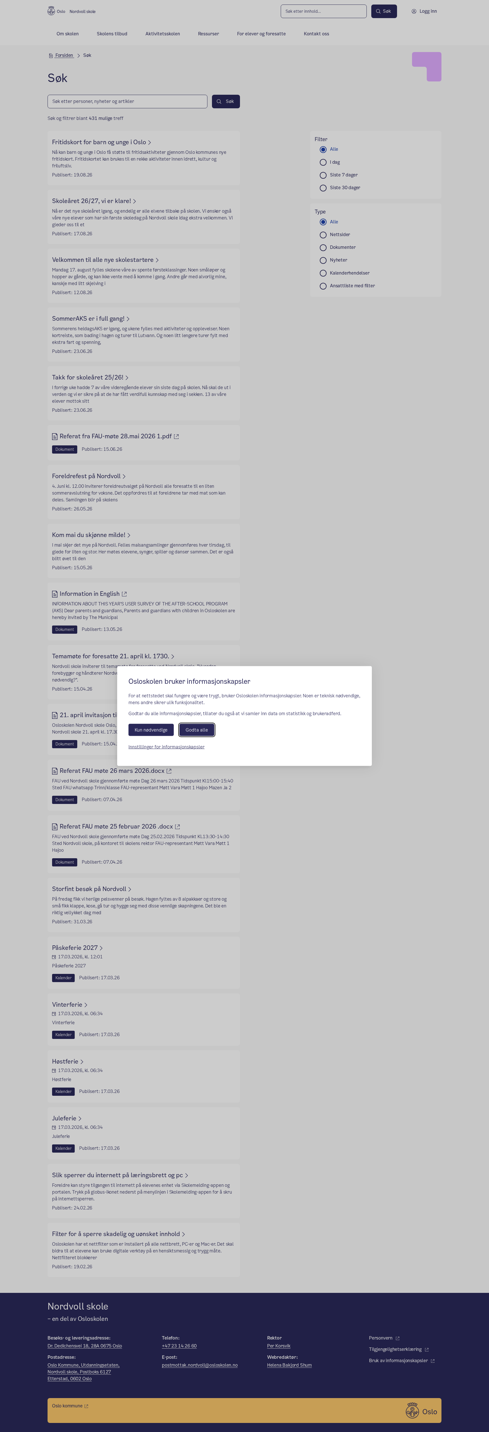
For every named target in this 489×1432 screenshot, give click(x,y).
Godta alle (197, 729)
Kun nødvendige (151, 729)
